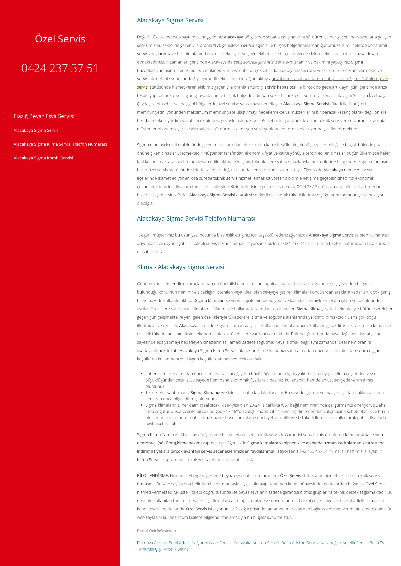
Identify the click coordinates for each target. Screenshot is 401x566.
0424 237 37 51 (60, 67)
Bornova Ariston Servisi (159, 543)
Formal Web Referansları (156, 530)
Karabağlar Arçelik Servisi (344, 543)
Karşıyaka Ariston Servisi (256, 543)
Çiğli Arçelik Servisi (172, 549)
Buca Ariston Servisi (300, 543)
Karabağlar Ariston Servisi (207, 543)
